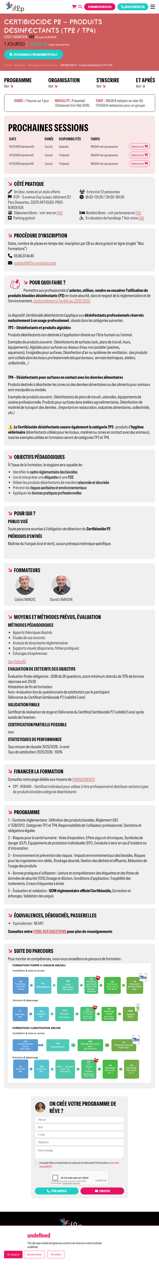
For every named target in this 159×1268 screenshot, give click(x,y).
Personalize (56, 1254)
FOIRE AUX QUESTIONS (50, 931)
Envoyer (104, 1191)
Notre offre (20, 65)
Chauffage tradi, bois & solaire (42, 65)
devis (99, 7)
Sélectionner (137, 146)
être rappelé (59, 1191)
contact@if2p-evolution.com (35, 263)
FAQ (59, 212)
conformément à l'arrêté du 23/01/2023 (62, 300)
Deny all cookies (34, 1254)
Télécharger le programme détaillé (35, 54)
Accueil (7, 65)
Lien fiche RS (17, 661)
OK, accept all (13, 1254)
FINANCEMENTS (83, 779)
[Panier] (74, 6)
